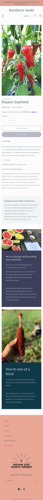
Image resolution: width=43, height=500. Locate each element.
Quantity (4, 116)
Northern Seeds (18, 499)
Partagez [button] (7, 141)
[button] (2, 15)
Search (6, 426)
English (26, 16)
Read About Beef (10, 440)
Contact (7, 431)
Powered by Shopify (26, 499)
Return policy (9, 445)
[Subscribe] (36, 480)
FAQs (6, 421)
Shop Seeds (8, 435)
